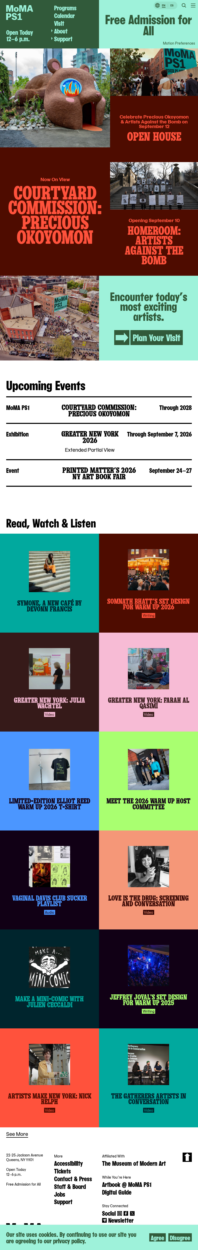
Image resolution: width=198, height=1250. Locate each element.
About (61, 31)
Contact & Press (73, 1178)
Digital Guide (116, 1191)
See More (17, 1133)
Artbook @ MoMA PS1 (126, 1184)
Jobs (59, 1193)
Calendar (64, 15)
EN (163, 5)
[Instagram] (119, 1213)
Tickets (62, 1170)
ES (172, 5)
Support (63, 38)
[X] (132, 1213)
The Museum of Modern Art (134, 1163)
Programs (65, 7)
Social (109, 1213)
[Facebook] (125, 1213)
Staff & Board (70, 1186)
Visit (59, 23)
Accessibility (68, 1163)
